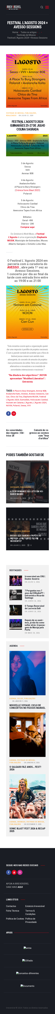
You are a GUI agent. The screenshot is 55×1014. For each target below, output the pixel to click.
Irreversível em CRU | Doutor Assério (35, 577)
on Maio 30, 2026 (32, 633)
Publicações (30, 113)
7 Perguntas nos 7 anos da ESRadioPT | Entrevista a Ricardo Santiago (34, 594)
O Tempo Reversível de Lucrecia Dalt (34, 607)
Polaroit (16, 405)
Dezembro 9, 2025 (32, 824)
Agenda (12, 699)
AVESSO (13, 267)
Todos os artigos (29, 32)
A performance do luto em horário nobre (27, 492)
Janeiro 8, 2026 (31, 763)
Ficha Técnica (12, 911)
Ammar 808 (41, 391)
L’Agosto (28, 402)
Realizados (11, 116)
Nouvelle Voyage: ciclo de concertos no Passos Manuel (27, 706)
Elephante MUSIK (30, 397)
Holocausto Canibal (39, 400)
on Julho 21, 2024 (26, 116)
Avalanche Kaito (13, 394)
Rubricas (26, 531)
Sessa (23, 405)
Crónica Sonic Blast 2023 (27, 190)
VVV (29, 405)
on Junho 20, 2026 (33, 612)
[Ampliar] (44, 137)
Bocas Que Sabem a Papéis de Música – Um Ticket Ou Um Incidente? (25, 538)
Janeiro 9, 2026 (20, 701)
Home (15, 32)
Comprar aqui (27, 227)
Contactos (11, 906)
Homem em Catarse (15, 402)
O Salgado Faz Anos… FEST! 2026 (25, 768)
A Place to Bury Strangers (24, 391)
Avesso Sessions (36, 394)
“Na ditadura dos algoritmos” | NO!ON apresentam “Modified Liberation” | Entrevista (27, 378)
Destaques (14, 487)
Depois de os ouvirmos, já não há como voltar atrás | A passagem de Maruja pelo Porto (35, 625)
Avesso (24, 394)
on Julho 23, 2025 (18, 498)
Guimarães (24, 400)
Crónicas (21, 822)
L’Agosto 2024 (39, 402)
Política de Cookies (15, 918)
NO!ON (9, 405)
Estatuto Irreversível (35, 906)
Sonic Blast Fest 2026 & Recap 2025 (27, 830)
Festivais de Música (26, 35)
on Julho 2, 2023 (17, 545)
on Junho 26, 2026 (33, 601)
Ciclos (20, 699)
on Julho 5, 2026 (32, 582)
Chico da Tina (16, 397)
